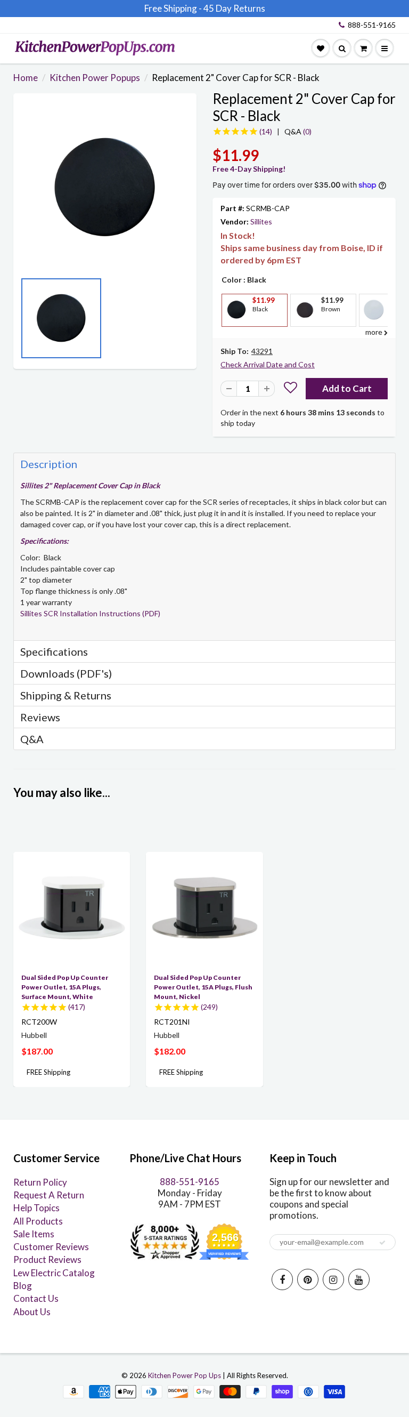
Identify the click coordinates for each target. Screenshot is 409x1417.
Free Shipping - (173, 8)
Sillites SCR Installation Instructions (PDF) (90, 613)
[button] (290, 389)
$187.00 (37, 1051)
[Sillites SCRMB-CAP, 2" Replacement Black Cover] (105, 187)
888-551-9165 (372, 24)
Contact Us (36, 1298)
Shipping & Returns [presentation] (65, 695)
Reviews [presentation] (40, 717)
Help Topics (36, 1207)
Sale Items (33, 1233)
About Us (32, 1311)
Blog (22, 1285)
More (235, 334)
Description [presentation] (48, 463)
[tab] (204, 463)
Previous (24, 321)
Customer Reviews (51, 1246)
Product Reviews (47, 1259)
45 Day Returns (234, 8)
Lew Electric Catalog (54, 1272)
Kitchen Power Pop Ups (184, 1375)
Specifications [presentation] (55, 651)
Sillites (261, 221)
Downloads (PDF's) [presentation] (66, 673)
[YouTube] (359, 1279)
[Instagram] (333, 1279)
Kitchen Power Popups (95, 77)
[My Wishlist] (320, 48)
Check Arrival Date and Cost (267, 364)
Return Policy (40, 1182)
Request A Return (48, 1195)
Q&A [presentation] (32, 738)
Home (25, 77)
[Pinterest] (307, 1279)
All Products (38, 1221)
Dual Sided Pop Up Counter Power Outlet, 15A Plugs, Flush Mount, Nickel (203, 987)
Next (186, 321)
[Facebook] (282, 1279)
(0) (298, 131)
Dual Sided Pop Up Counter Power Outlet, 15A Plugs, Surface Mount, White (64, 987)
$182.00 (169, 1051)
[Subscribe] (382, 1242)
